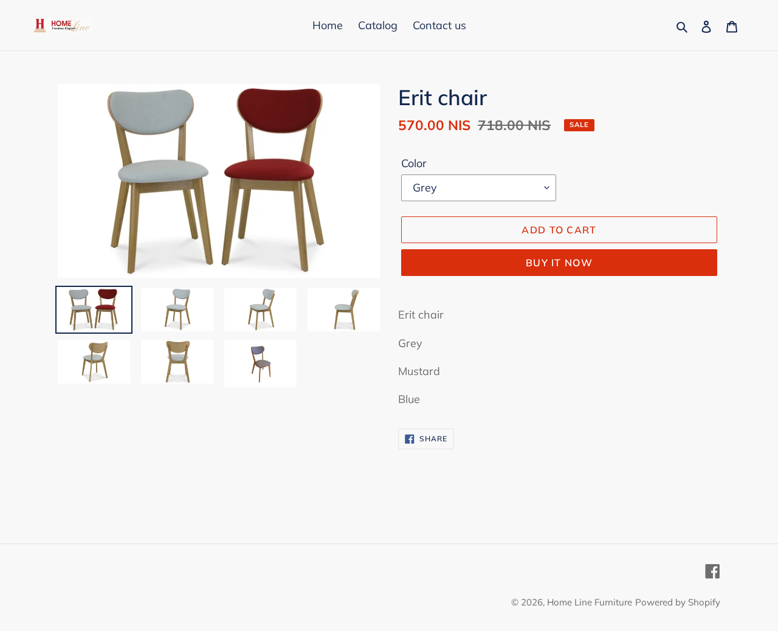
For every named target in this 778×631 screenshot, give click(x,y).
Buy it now (559, 263)
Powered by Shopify (677, 602)
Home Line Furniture (589, 602)
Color (414, 163)
